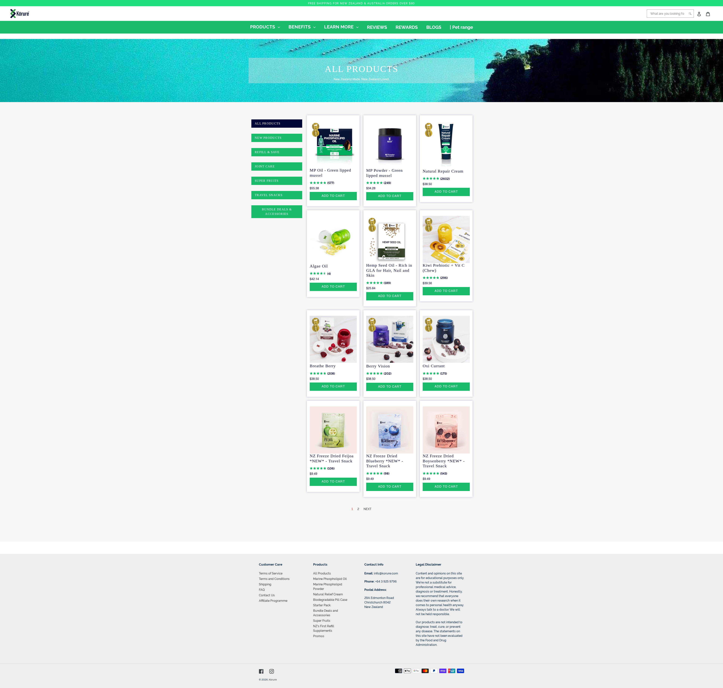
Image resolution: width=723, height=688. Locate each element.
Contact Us (267, 595)
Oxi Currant (434, 365)
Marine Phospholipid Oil (330, 579)
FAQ (262, 589)
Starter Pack (322, 605)
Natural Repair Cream (443, 171)
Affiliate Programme (273, 600)
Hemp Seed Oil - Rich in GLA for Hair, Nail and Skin (389, 270)
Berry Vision (378, 366)
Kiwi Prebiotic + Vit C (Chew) (444, 268)
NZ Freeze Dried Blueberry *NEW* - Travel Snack (384, 461)
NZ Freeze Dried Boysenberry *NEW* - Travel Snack (444, 461)
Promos (318, 636)
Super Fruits (321, 620)
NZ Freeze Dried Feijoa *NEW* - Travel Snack (332, 458)
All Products (322, 573)
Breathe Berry (323, 365)
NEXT (367, 509)
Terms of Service (270, 573)
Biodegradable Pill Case (330, 599)
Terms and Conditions (274, 579)
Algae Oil (319, 266)
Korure (273, 679)
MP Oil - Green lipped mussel (330, 173)
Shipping (265, 584)
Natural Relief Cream (328, 594)
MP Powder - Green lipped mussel (384, 173)
